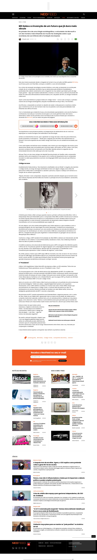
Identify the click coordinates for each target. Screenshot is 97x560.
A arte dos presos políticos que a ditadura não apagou (78, 406)
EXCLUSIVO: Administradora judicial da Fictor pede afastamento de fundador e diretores (39, 380)
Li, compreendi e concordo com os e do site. (44, 361)
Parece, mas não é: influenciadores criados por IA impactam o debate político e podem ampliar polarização (59, 479)
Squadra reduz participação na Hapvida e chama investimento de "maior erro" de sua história (38, 411)
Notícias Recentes (19, 371)
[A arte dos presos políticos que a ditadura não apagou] (60, 407)
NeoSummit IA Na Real (73, 17)
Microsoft (30, 117)
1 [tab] (46, 212)
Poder (29, 17)
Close (65, 277)
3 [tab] (50, 212)
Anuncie (46, 543)
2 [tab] (48, 212)
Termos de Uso (49, 360)
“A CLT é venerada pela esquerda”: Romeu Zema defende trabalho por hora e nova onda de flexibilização (59, 510)
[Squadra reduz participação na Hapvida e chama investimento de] (21, 410)
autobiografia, (32, 337)
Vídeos (83, 17)
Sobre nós (40, 543)
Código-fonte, (48, 337)
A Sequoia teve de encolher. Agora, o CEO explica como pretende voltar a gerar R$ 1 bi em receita (57, 464)
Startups (49, 17)
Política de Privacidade (55, 543)
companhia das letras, (60, 337)
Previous (21, 194)
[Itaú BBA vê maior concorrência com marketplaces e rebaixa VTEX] (21, 440)
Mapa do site (50, 546)
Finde (63, 17)
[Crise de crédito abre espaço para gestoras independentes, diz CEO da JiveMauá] (21, 495)
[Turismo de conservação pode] (60, 393)
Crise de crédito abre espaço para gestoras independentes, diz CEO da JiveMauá (58, 494)
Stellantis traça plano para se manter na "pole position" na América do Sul (58, 525)
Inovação (57, 17)
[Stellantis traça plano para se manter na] (21, 526)
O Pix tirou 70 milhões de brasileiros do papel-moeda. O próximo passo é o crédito (39, 427)
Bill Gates (75, 82)
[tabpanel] (48, 196)
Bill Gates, (40, 337)
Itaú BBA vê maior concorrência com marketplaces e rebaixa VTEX (38, 440)
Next (76, 194)
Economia (22, 17)
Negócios (15, 17)
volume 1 (70, 337)
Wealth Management (39, 17)
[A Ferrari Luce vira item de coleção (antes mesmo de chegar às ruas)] (60, 436)
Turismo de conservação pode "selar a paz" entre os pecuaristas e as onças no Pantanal (78, 394)
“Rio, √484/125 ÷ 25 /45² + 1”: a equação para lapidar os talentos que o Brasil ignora (78, 380)
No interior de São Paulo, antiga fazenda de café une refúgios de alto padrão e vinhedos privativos (78, 421)
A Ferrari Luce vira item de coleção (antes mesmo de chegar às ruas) (77, 436)
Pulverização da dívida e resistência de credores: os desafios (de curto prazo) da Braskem (39, 395)
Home (20, 22)
